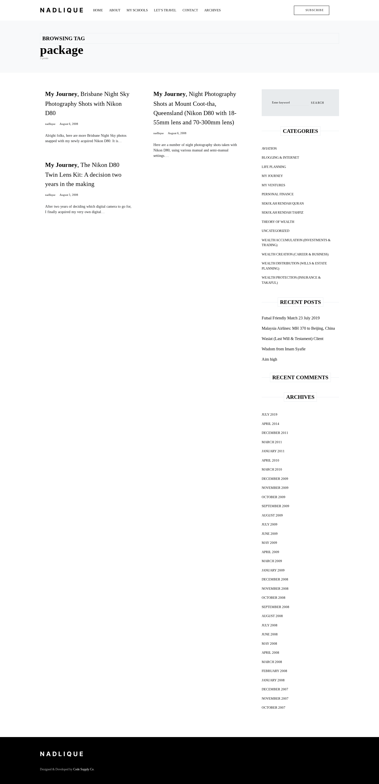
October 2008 (273, 598)
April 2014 (270, 424)
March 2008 (272, 662)
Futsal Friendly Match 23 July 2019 (291, 318)
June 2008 (270, 634)
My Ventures (273, 185)
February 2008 (274, 671)
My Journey (272, 176)
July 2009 (269, 524)
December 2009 (275, 479)
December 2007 (275, 689)
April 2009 (270, 552)
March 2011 (272, 442)
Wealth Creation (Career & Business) (295, 254)
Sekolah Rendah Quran (283, 203)
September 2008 (275, 607)
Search (317, 102)
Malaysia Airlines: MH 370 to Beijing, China (298, 328)
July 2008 (269, 625)
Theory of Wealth (278, 222)
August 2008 (272, 616)
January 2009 (273, 570)
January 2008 (273, 680)
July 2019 (269, 414)
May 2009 (269, 543)
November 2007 (275, 698)
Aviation (269, 148)
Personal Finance (278, 194)
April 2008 (270, 652)
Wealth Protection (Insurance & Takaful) (291, 280)
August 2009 (272, 515)
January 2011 (273, 451)
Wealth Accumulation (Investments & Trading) (296, 242)
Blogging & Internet (280, 157)
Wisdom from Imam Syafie (284, 349)
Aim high (269, 359)
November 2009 (275, 488)
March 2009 (272, 561)
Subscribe (315, 10)
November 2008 (275, 589)
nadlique (50, 123)
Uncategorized (275, 231)
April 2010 (270, 460)
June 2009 (270, 534)
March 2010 (272, 469)
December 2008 (275, 579)
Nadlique (62, 10)
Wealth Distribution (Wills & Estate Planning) (294, 265)
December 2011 (275, 433)
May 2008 (269, 643)
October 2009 (273, 497)
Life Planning (274, 167)
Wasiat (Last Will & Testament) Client (292, 338)
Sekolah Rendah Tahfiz (282, 212)
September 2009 (275, 506)
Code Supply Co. (83, 769)
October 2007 (273, 707)
